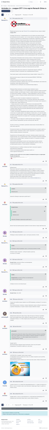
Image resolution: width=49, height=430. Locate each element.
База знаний (18, 421)
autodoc (4, 166)
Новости (17, 424)
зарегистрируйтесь (13, 414)
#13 (11, 352)
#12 (11, 326)
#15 (11, 393)
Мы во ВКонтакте (44, 428)
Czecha (5, 386)
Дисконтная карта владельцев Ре (25, 408)
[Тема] (41, 2)
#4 (10, 202)
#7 (10, 259)
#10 (11, 299)
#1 (10, 18)
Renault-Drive (27, 31)
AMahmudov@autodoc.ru (35, 177)
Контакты (40, 422)
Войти (45, 1)
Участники (40, 421)
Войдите (5, 414)
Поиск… (31, 1)
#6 (10, 241)
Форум (17, 422)
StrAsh (5, 236)
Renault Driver (5, 20)
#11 (11, 312)
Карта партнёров (30, 422)
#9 (10, 290)
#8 (10, 270)
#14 (11, 381)
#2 (10, 164)
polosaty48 (5, 317)
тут (33, 150)
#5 (10, 231)
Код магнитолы (30, 421)
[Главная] (1, 5)
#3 (10, 184)
